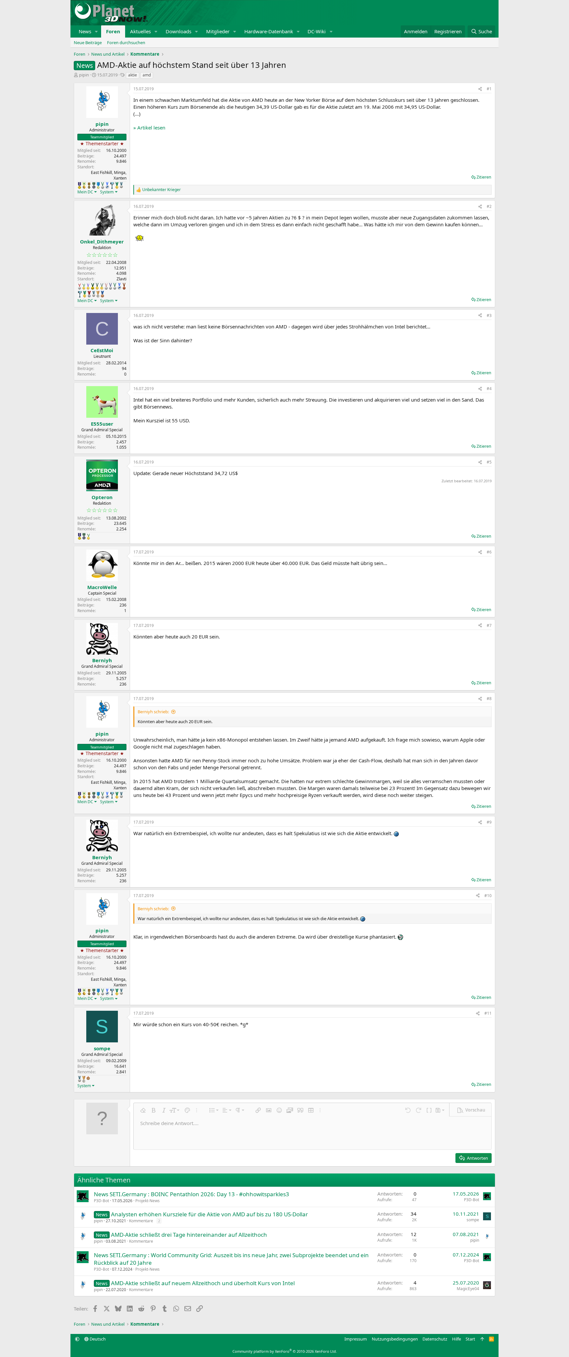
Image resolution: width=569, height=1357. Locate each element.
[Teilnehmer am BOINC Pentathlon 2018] (110, 286)
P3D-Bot (101, 1200)
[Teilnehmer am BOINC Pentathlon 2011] (79, 286)
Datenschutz (434, 1339)
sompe (473, 1220)
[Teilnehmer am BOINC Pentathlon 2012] (83, 286)
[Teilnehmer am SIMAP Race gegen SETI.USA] (79, 185)
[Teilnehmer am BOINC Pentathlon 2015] (97, 286)
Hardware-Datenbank (268, 31)
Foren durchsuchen (126, 42)
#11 (488, 1013)
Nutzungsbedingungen (395, 1339)
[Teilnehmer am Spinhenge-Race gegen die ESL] (93, 185)
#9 (489, 822)
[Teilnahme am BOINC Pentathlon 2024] (97, 294)
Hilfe (456, 1339)
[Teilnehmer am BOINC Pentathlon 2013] (88, 286)
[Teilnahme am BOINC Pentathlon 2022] (89, 294)
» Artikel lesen (149, 127)
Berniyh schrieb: (153, 712)
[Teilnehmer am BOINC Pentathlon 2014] (92, 286)
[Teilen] (480, 89)
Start (470, 1339)
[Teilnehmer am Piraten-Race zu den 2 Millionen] (84, 185)
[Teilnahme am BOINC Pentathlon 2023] (121, 185)
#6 (489, 552)
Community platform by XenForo (284, 1351)
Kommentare (141, 1221)
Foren (113, 31)
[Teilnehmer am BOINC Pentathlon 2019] (102, 185)
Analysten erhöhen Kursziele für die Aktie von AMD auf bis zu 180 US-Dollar (209, 1214)
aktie (132, 75)
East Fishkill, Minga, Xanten (108, 175)
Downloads (178, 31)
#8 (489, 698)
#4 (489, 388)
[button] (96, 31)
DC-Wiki (317, 31)
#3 (489, 315)
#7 (489, 625)
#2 (489, 206)
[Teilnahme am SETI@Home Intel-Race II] (107, 185)
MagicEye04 (468, 1288)
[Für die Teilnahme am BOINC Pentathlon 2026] (88, 1078)
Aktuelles (140, 31)
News (85, 31)
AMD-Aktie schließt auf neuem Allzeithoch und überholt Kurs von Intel (203, 1283)
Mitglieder (218, 31)
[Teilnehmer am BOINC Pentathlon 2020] (124, 286)
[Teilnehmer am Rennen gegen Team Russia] (89, 185)
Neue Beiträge (88, 42)
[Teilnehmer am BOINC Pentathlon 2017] (106, 286)
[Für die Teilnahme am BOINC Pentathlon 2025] (102, 294)
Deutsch (97, 1339)
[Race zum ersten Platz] (98, 185)
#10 (488, 895)
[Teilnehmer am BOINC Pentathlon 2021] (117, 185)
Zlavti (121, 279)
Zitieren (483, 177)
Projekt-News (147, 1200)
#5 (489, 462)
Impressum (355, 1339)
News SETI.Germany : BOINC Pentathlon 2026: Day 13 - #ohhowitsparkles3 (191, 1194)
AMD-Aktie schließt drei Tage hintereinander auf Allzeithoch (189, 1234)
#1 (489, 89)
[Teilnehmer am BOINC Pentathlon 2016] (101, 286)
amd (147, 75)
